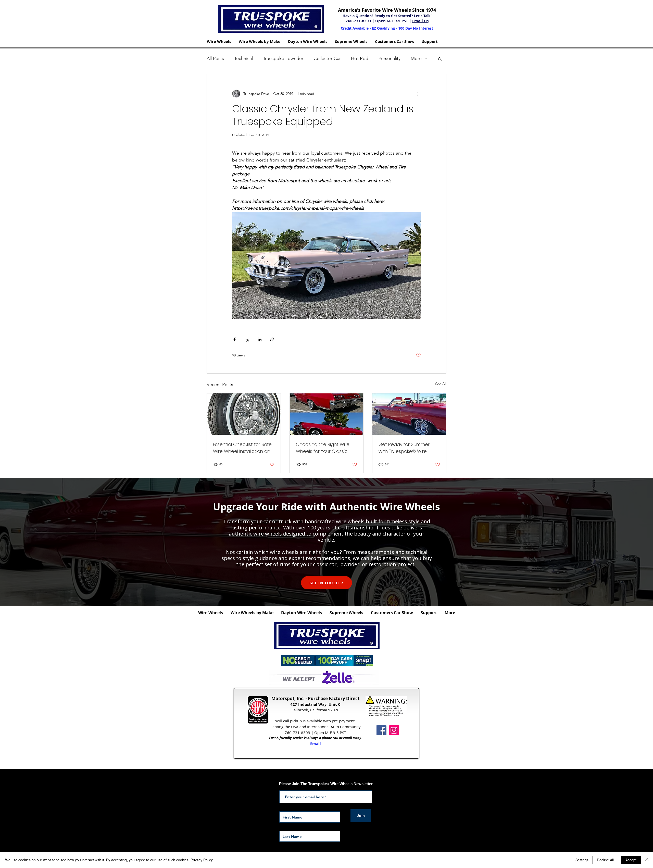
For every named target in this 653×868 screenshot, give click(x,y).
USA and (298, 726)
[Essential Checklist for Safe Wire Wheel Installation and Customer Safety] (244, 414)
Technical (243, 58)
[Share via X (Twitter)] (247, 339)
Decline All (605, 859)
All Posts (215, 58)
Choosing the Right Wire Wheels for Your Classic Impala (322, 448)
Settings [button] (581, 859)
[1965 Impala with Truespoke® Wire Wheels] (409, 414)
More (416, 58)
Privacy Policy (202, 859)
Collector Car (327, 58)
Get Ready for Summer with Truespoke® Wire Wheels (404, 448)
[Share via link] (272, 339)
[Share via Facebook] (234, 339)
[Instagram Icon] (394, 730)
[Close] (647, 860)
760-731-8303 (359, 20)
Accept (630, 859)
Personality (389, 58)
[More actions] (418, 94)
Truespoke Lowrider (283, 58)
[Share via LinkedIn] (259, 339)
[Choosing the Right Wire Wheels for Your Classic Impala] (326, 414)
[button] (219, 41)
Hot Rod (359, 58)
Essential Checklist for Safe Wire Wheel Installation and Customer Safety (243, 448)
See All (440, 383)
